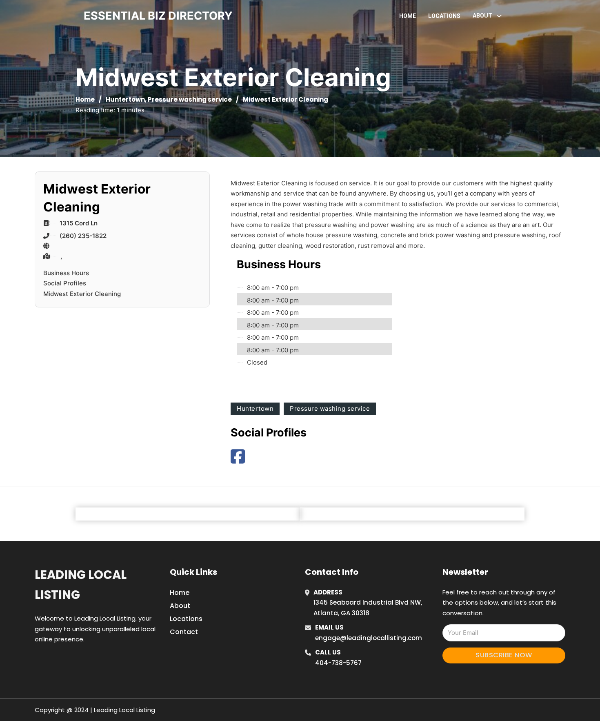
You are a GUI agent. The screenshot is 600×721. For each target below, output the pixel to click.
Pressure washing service (190, 99)
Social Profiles (64, 283)
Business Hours (66, 273)
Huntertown (125, 99)
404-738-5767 (338, 663)
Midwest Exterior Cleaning (82, 294)
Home (407, 16)
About (180, 605)
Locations (444, 16)
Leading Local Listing (81, 585)
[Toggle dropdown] (499, 16)
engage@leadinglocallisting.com (368, 638)
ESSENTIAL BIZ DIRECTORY (158, 15)
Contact (184, 631)
